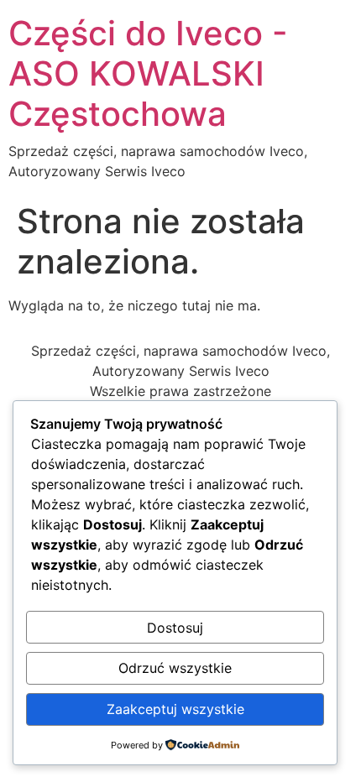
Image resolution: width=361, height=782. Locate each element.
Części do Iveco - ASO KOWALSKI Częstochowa (148, 73)
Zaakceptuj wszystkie (175, 709)
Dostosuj (175, 627)
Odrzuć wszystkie (175, 667)
